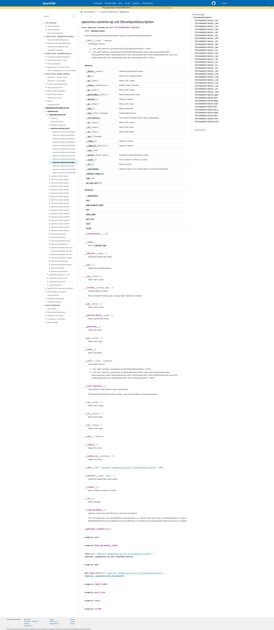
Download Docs (200, 130)
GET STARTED (51, 23)
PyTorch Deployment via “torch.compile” (61, 70)
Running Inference (53, 64)
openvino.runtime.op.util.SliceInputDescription (65, 162)
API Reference (52, 111)
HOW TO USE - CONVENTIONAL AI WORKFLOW (62, 53)
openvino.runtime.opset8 (60, 200)
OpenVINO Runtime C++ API (59, 275)
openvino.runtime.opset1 (60, 176)
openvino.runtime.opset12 (60, 213)
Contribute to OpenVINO (56, 319)
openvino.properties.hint (59, 244)
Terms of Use (53, 621)
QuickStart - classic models (57, 77)
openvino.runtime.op (58, 125)
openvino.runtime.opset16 (60, 227)
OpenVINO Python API (57, 115)
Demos (50, 101)
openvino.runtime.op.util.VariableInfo (65, 172)
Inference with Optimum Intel (57, 47)
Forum (127, 3)
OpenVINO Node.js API (57, 281)
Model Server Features (55, 94)
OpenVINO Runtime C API (58, 278)
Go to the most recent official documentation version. (152, 8)
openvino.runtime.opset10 (60, 207)
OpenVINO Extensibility (55, 299)
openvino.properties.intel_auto (62, 247)
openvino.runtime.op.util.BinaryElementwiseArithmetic (65, 135)
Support (136, 3)
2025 (225, 3)
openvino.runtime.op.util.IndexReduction (65, 152)
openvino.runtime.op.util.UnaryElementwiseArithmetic (65, 166)
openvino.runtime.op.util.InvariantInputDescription (65, 156)
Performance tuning (54, 98)
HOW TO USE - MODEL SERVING (58, 74)
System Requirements (55, 33)
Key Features (52, 309)
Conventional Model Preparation (58, 57)
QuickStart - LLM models (56, 81)
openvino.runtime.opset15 (60, 224)
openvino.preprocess (58, 234)
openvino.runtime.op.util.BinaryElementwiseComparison (65, 139)
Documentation (89, 12)
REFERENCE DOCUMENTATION (57, 108)
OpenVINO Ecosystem (55, 315)
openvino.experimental (59, 271)
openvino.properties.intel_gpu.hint (63, 258)
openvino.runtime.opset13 (60, 217)
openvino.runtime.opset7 (60, 196)
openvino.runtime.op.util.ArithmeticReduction (65, 132)
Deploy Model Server (54, 87)
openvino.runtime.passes (60, 230)
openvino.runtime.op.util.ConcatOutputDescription (65, 149)
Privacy (72, 623)
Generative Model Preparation (58, 40)
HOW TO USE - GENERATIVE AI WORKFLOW (62, 36)
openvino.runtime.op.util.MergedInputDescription (65, 159)
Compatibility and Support (56, 292)
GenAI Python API (55, 285)
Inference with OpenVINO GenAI (58, 43)
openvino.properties (58, 237)
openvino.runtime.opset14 (60, 220)
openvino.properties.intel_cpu (61, 251)
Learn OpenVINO (53, 30)
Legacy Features (53, 295)
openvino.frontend (57, 268)
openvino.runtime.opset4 (60, 186)
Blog (120, 3)
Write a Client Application (56, 91)
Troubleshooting (53, 104)
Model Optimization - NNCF (57, 60)
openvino (54, 118)
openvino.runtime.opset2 (60, 179)
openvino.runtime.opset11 (60, 210)
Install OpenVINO (53, 26)
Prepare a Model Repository (57, 84)
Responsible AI (54, 623)
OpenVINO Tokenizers (55, 50)
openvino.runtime (57, 121)
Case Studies (28, 626)
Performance (147, 3)
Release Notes (52, 322)
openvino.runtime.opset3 (60, 183)
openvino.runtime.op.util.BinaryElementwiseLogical (65, 142)
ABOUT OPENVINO (53, 305)
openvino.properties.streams (61, 264)
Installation (97, 3)
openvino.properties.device (60, 241)
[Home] (81, 12)
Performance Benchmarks (56, 312)
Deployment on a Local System (58, 67)
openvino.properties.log (59, 261)
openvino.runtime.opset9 (60, 203)
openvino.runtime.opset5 (60, 190)
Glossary (26, 623)
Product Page (110, 3)
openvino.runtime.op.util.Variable (64, 169)
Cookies (72, 621)
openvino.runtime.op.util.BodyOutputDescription (65, 145)
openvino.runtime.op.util (60, 128)
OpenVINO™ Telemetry (31, 621)
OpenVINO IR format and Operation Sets (61, 288)
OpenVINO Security (54, 302)
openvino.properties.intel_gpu (61, 254)
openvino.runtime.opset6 (60, 193)
